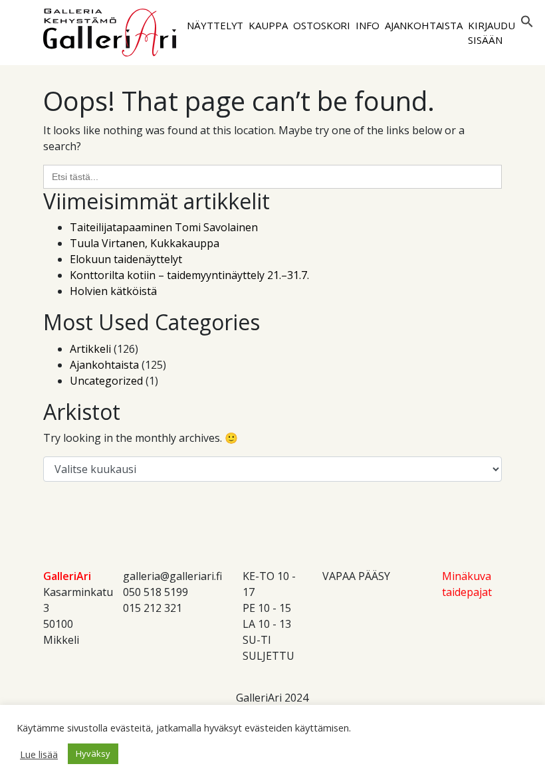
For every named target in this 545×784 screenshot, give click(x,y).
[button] (527, 20)
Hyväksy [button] (93, 753)
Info (368, 25)
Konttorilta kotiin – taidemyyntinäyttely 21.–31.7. (189, 275)
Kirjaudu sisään (491, 33)
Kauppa (268, 25)
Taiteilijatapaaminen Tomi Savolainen (164, 227)
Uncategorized (106, 380)
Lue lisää (39, 754)
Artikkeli (90, 349)
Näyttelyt (215, 25)
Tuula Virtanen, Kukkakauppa (144, 243)
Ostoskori (321, 25)
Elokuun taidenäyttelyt (126, 259)
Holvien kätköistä (113, 291)
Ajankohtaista (424, 25)
